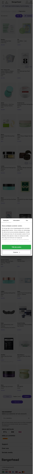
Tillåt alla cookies (16, 247)
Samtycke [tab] (6, 220)
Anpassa (15, 252)
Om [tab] (27, 220)
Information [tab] (16, 220)
